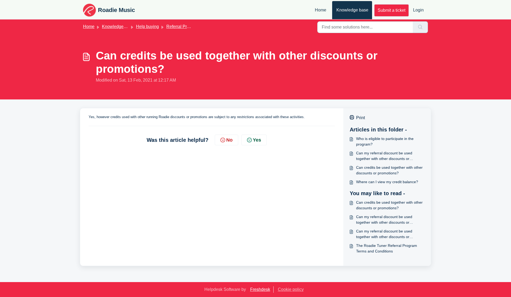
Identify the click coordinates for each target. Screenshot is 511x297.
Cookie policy (291, 289)
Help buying (147, 26)
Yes (257, 140)
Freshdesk (260, 289)
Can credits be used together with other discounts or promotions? (389, 170)
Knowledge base (352, 10)
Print (360, 117)
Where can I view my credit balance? (387, 182)
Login (418, 10)
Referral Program (182, 26)
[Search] (420, 27)
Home (320, 10)
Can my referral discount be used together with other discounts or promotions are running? (384, 156)
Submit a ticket (391, 10)
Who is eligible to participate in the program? (385, 141)
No (229, 140)
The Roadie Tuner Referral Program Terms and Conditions (386, 248)
